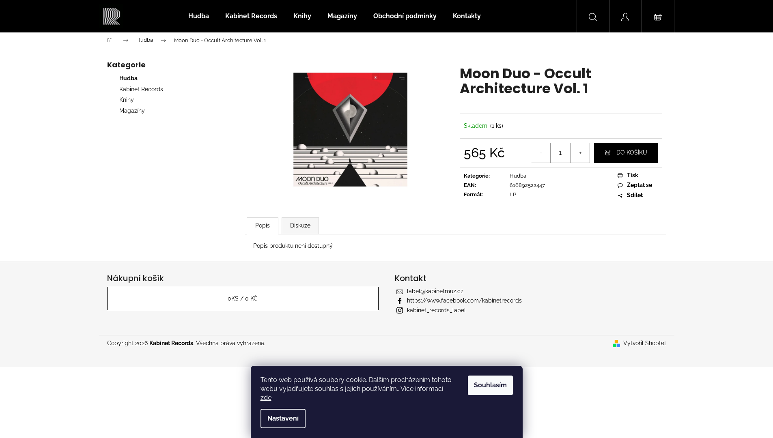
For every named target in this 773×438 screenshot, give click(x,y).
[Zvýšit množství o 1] (580, 153)
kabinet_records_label (436, 310)
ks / (243, 298)
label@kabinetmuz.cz (435, 291)
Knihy (126, 100)
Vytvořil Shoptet (644, 343)
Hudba (128, 78)
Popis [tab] (262, 225)
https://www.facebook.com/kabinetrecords (464, 300)
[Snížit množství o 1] (541, 153)
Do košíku (631, 152)
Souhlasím (490, 385)
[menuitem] (198, 16)
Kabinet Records (141, 89)
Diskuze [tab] (300, 225)
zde (266, 398)
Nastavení (283, 418)
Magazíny (132, 110)
